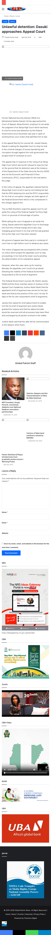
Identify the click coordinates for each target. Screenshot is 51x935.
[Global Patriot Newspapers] (16, 9)
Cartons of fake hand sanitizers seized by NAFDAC (35, 435)
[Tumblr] (24, 332)
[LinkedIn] (18, 332)
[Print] (12, 338)
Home (6, 16)
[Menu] (3, 10)
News (12, 16)
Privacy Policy (39, 914)
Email (5, 523)
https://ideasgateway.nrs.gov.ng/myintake (18, 633)
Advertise (29, 914)
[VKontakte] (42, 332)
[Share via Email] (6, 338)
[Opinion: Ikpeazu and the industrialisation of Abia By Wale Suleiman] (37, 384)
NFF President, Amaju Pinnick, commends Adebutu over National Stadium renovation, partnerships (11, 407)
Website (5, 533)
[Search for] (48, 10)
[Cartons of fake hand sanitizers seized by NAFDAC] (37, 424)
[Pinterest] (30, 332)
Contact (21, 914)
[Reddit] (36, 332)
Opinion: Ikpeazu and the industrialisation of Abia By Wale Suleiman (37, 395)
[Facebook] (6, 332)
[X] (12, 332)
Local (18, 16)
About (14, 914)
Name (5, 512)
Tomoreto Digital (30, 918)
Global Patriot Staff (11, 37)
